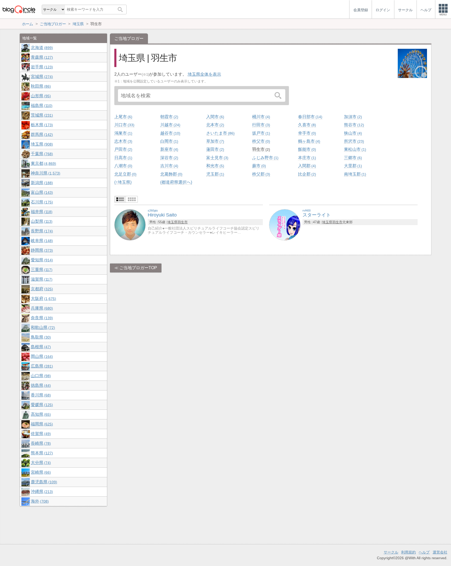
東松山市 (354, 149)
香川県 (40, 395)
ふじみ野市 (264, 157)
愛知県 (41, 260)
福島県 (41, 105)
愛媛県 (41, 404)
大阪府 (43, 298)
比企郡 (306, 174)
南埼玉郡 (354, 174)
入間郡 (306, 166)
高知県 (40, 414)
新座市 (168, 149)
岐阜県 (41, 240)
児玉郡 (214, 174)
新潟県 (41, 182)
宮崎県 (40, 472)
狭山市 (352, 133)
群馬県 (41, 134)
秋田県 (40, 86)
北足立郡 (124, 174)
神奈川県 (45, 173)
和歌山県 (42, 327)
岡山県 (41, 356)
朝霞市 (168, 117)
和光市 (214, 166)
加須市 (352, 117)
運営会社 (440, 552)
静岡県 (41, 250)
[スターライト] (284, 224)
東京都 (43, 163)
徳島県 (40, 385)
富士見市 (216, 157)
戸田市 (122, 149)
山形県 (40, 96)
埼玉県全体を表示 (204, 74)
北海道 (41, 47)
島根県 (40, 347)
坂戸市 (260, 133)
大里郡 (352, 166)
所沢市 (353, 141)
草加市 (214, 141)
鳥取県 (40, 337)
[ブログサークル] (19, 9)
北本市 (214, 125)
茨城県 (41, 115)
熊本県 (41, 453)
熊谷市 (353, 125)
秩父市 (260, 141)
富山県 (41, 192)
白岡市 (168, 141)
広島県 (41, 366)
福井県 (41, 211)
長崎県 (40, 443)
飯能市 (306, 149)
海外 (39, 501)
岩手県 (41, 67)
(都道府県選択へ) (176, 182)
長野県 (41, 231)
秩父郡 (260, 174)
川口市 (123, 125)
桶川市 (260, 117)
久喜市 (306, 125)
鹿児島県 (43, 482)
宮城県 (41, 76)
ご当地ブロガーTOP (138, 268)
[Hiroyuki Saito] (130, 224)
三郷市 (352, 157)
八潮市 (122, 166)
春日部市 (309, 117)
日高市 (122, 157)
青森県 (41, 57)
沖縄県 (41, 491)
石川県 (41, 202)
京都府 (41, 289)
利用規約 (408, 552)
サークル (391, 552)
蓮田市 (214, 149)
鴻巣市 (122, 133)
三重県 (41, 269)
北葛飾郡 (170, 174)
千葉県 (41, 154)
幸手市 (306, 133)
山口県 (40, 376)
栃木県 (41, 125)
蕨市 (258, 166)
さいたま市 (219, 133)
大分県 (40, 462)
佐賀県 (40, 433)
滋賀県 (41, 279)
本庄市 (306, 157)
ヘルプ (424, 552)
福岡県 (41, 424)
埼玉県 (172, 222)
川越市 (169, 125)
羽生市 (260, 149)
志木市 (122, 141)
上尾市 (122, 117)
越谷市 (169, 133)
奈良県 (41, 318)
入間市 (214, 117)
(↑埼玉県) (123, 182)
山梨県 (41, 221)
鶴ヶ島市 (308, 141)
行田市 (260, 125)
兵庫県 (41, 308)
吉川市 (168, 166)
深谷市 (168, 157)
